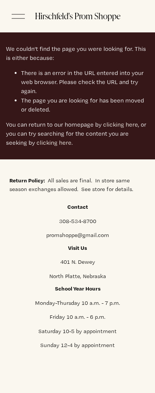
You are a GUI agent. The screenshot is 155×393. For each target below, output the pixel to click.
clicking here (120, 124)
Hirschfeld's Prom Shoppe (77, 15)
